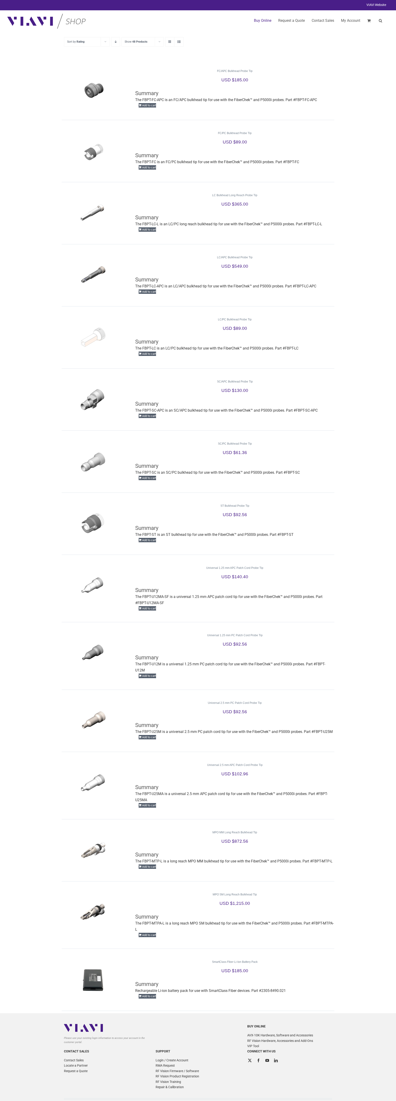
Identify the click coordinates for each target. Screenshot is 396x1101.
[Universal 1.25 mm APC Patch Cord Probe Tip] (93, 585)
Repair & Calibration (170, 1087)
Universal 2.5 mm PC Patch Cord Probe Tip (235, 703)
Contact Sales (74, 1060)
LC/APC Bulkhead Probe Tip (235, 257)
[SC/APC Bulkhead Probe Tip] (93, 399)
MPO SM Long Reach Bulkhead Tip (235, 894)
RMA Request (165, 1065)
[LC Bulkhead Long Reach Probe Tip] (93, 213)
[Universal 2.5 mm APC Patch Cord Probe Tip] (93, 782)
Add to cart (149, 105)
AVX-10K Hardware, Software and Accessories (280, 1035)
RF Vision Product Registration (177, 1076)
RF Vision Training (168, 1082)
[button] (380, 20)
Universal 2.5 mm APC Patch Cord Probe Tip (235, 765)
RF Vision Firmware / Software (177, 1071)
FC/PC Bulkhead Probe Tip (235, 133)
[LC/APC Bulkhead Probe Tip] (93, 275)
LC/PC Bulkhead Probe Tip (235, 319)
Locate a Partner (76, 1065)
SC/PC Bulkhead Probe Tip (235, 443)
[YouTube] (267, 1060)
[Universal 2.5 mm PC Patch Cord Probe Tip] (93, 720)
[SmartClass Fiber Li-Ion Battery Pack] (93, 979)
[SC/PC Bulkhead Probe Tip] (93, 461)
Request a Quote (76, 1071)
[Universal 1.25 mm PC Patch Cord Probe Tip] (93, 653)
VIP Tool (253, 1046)
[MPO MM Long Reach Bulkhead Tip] (93, 850)
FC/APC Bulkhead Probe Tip (235, 71)
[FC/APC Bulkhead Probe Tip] (93, 88)
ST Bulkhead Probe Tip (234, 505)
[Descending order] (115, 42)
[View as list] (178, 41)
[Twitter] (250, 1060)
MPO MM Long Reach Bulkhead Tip (234, 832)
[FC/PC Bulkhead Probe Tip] (93, 151)
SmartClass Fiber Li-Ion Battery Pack (235, 961)
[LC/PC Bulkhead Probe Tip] (93, 337)
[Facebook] (258, 1060)
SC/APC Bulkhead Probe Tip (235, 381)
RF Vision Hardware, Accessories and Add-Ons (280, 1041)
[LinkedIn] (276, 1060)
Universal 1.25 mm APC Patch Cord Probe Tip (234, 568)
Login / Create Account (172, 1060)
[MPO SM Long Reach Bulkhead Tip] (93, 912)
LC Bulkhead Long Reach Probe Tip (234, 195)
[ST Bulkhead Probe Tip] (93, 523)
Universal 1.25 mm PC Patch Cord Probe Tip (235, 635)
